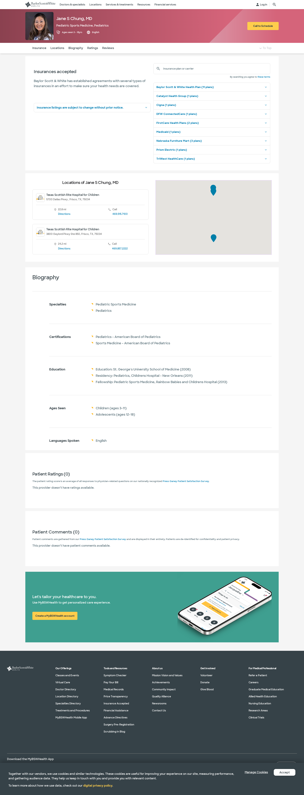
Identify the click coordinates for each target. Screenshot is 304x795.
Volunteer (206, 675)
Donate (205, 682)
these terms (264, 77)
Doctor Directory (65, 689)
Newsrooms (159, 703)
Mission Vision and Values (167, 675)
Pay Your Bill (111, 682)
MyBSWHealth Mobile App (71, 717)
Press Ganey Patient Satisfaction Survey (186, 481)
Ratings (92, 48)
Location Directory (66, 696)
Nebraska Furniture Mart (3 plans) (179, 140)
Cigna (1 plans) (166, 105)
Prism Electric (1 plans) (171, 149)
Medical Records (114, 689)
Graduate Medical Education (266, 689)
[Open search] (274, 4)
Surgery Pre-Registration (119, 724)
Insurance (39, 48)
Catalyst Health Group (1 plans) (177, 96)
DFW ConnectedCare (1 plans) (176, 114)
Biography (75, 48)
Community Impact (164, 689)
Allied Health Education (263, 696)
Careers (253, 682)
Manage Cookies (256, 772)
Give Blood (207, 689)
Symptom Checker (115, 675)
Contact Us (159, 710)
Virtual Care (62, 682)
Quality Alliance (161, 696)
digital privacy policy (97, 785)
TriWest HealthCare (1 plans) (175, 158)
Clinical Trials (256, 717)
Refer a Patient (258, 675)
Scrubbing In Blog (114, 731)
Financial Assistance (116, 710)
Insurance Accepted (116, 703)
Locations (57, 48)
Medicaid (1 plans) (168, 131)
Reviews (108, 48)
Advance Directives (115, 717)
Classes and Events (67, 675)
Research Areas (258, 710)
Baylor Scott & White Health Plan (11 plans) (185, 87)
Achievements (161, 682)
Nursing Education (260, 703)
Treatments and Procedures (72, 710)
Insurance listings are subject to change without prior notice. (80, 107)
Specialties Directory (68, 703)
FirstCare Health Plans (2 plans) (177, 123)
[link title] (40, 4)
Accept (284, 772)
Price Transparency (116, 696)
